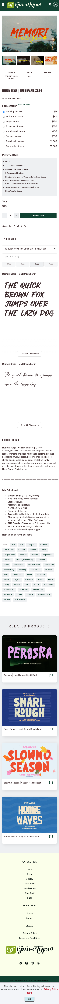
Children (21, 550)
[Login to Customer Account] (55, 4)
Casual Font (9, 550)
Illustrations (35, 570)
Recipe (17, 584)
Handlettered (34, 565)
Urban (19, 594)
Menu (29, 574)
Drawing (34, 555)
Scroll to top (56, 867)
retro (27, 584)
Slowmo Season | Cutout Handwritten (22, 783)
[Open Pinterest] (38, 964)
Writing (7, 599)
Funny (6, 565)
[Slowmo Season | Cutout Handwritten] (29, 761)
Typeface (8, 594)
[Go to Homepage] (24, 8)
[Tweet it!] (18, 226)
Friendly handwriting (24, 560)
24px (8, 264)
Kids (6, 574)
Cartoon (43, 545)
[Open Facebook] (21, 964)
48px (37, 264)
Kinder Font (17, 574)
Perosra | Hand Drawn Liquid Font (20, 675)
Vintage (29, 594)
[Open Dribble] (32, 964)
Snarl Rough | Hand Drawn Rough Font (23, 729)
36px (23, 264)
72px (51, 264)
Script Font (48, 584)
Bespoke (32, 545)
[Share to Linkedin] (10, 226)
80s (13, 545)
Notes (6, 579)
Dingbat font (9, 555)
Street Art (23, 589)
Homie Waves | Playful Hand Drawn (21, 837)
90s (21, 545)
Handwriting (9, 570)
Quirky (6, 584)
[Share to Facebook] (14, 226)
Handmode (49, 565)
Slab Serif (30, 893)
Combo (33, 550)
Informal (48, 570)
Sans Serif (29, 883)
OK (29, 999)
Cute (29, 898)
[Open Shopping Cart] (49, 4)
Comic (43, 550)
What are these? (24, 104)
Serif (29, 869)
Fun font (41, 560)
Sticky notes (9, 589)
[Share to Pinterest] (21, 226)
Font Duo (8, 560)
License (29, 913)
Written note (20, 599)
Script (36, 584)
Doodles (23, 555)
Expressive (48, 555)
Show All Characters (29, 353)
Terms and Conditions (29, 938)
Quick (50, 579)
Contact (29, 918)
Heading (22, 570)
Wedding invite (44, 594)
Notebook (40, 574)
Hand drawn (18, 565)
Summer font (38, 589)
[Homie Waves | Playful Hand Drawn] (29, 815)
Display (29, 879)
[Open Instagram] (26, 964)
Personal (29, 579)
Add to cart (38, 215)
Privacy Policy (30, 933)
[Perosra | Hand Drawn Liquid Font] (29, 653)
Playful (40, 579)
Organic (17, 579)
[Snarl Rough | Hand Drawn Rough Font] (29, 707)
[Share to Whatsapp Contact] (25, 226)
